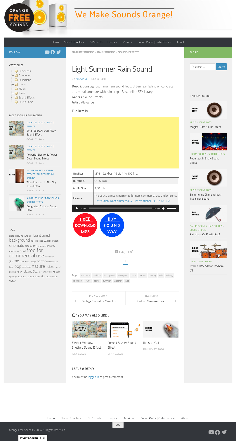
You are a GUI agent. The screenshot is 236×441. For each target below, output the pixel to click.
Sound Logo (204, 122)
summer (107, 281)
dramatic (42, 246)
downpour (122, 275)
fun (46, 256)
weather (118, 281)
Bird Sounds (52, 198)
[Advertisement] (125, 142)
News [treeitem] (22, 93)
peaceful (57, 267)
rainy (88, 281)
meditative (26, 267)
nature (142, 275)
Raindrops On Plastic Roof (205, 234)
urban (49, 276)
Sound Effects (72, 42)
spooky (12, 276)
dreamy (50, 245)
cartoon (54, 240)
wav (12, 281)
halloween (25, 261)
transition (40, 276)
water (55, 276)
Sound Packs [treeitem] (26, 102)
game (14, 261)
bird (36, 241)
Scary (36, 271)
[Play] (77, 208)
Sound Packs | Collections (153, 42)
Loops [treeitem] (22, 84)
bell (32, 240)
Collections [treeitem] (25, 80)
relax (19, 271)
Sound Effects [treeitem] (27, 97)
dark (34, 245)
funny (51, 256)
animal (46, 235)
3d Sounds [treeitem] (25, 71)
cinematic (17, 245)
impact (49, 261)
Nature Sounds (83, 52)
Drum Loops (196, 261)
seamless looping (48, 272)
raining (169, 275)
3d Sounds (95, 42)
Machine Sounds (36, 122)
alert (11, 235)
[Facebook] (53, 52)
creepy (28, 246)
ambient (97, 275)
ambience (85, 275)
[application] (125, 208)
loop (17, 266)
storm (96, 281)
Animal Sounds (35, 198)
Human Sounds (198, 154)
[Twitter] (58, 52)
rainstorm (77, 281)
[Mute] (164, 208)
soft (58, 271)
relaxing (27, 271)
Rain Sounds (106, 52)
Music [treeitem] (22, 88)
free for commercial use (26, 253)
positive (12, 272)
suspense (21, 276)
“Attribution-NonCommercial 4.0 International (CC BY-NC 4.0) (132, 201)
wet (127, 281)
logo (11, 267)
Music (126, 42)
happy (33, 261)
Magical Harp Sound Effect (205, 127)
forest (23, 251)
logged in (93, 377)
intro (55, 261)
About (180, 42)
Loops (111, 42)
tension (30, 276)
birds (41, 241)
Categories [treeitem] (25, 75)
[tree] (35, 86)
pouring (152, 275)
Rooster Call (151, 343)
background (109, 275)
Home (55, 42)
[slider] (172, 208)
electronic (14, 251)
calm (47, 240)
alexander (82, 78)
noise (49, 266)
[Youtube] (47, 52)
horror (41, 261)
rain (161, 275)
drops (133, 275)
